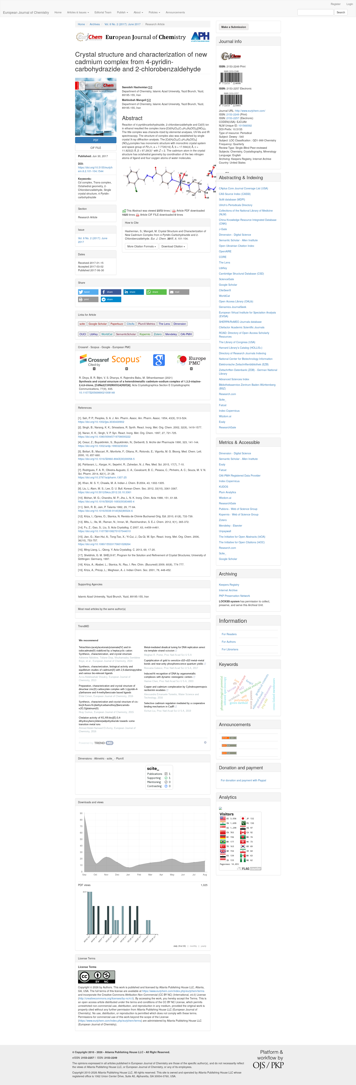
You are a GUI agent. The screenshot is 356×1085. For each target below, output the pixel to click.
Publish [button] (121, 12)
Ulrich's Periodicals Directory (235, 205)
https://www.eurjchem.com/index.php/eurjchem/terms (173, 991)
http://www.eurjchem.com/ (250, 110)
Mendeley (171, 334)
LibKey (94, 334)
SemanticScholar (126, 334)
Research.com (227, 394)
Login (350, 4)
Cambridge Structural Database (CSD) (241, 273)
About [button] (137, 12)
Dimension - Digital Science (235, 234)
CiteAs (130, 324)
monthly (193, 945)
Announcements (175, 12)
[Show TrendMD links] (205, 742)
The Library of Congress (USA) (237, 342)
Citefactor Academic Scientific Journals (241, 327)
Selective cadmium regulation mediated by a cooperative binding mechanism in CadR (174, 705)
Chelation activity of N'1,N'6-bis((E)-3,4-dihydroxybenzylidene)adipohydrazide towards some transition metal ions (107, 721)
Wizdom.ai (225, 416)
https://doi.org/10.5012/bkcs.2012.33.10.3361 (104, 492)
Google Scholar (98, 324)
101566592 (245, 125)
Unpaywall (225, 531)
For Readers (229, 634)
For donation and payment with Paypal (243, 780)
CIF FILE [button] (95, 148)
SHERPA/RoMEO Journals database (240, 321)
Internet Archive (228, 590)
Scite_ (222, 399)
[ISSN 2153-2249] (230, 77)
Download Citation (172, 246)
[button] (88, 292)
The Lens (164, 324)
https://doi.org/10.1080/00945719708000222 (104, 436)
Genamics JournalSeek (232, 307)
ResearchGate (227, 427)
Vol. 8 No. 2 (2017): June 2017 (123, 24)
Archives (95, 24)
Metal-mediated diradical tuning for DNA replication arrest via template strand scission (174, 649)
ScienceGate (226, 279)
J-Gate (223, 229)
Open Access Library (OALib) (236, 301)
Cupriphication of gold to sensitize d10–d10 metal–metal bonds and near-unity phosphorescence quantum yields (174, 662)
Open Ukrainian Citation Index (236, 246)
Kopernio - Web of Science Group (238, 514)
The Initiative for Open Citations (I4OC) (242, 542)
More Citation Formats (140, 246)
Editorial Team (103, 12)
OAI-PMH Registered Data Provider (240, 475)
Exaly (222, 422)
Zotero (158, 334)
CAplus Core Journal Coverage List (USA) (243, 188)
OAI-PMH (186, 334)
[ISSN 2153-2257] (230, 99)
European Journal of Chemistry (26, 12)
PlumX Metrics (146, 324)
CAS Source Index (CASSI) (235, 194)
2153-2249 (232, 114)
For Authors (229, 641)
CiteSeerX (225, 290)
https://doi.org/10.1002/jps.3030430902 (101, 422)
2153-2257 (232, 118)
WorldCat (106, 334)
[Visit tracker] (220, 808)
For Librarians (230, 649)
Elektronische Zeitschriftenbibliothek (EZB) (244, 364)
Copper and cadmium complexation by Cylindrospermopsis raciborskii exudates (175, 688)
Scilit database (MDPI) (232, 199)
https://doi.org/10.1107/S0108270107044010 (104, 531)
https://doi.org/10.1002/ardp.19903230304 (103, 446)
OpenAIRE (225, 251)
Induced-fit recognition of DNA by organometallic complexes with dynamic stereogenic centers (170, 675)
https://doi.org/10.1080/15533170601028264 (104, 544)
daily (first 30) (180, 945)
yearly (203, 945)
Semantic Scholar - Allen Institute (238, 240)
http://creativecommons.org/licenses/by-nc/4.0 (106, 998)
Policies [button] (153, 12)
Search (341, 12)
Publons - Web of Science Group (238, 509)
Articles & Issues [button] (77, 12)
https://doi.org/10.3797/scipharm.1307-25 (102, 477)
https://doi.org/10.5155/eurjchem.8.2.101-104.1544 (95, 169)
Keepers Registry (229, 584)
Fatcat (222, 405)
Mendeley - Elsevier (230, 525)
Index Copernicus (229, 410)
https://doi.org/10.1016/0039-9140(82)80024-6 (105, 510)
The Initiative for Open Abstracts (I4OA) (242, 536)
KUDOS (223, 486)
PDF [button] (95, 140)
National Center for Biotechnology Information (246, 359)
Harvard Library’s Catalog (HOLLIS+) (240, 347)
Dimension (180, 324)
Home (58, 12)
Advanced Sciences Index (234, 379)
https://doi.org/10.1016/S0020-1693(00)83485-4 (106, 501)
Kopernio (145, 334)
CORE (222, 257)
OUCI (83, 334)
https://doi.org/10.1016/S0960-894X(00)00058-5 (106, 459)
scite (82, 324)
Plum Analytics (227, 492)
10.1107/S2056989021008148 (97, 392)
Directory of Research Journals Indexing (242, 353)
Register (336, 4)
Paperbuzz (117, 324)
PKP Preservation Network (234, 596)
